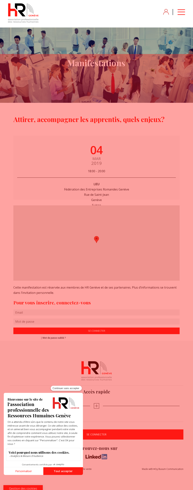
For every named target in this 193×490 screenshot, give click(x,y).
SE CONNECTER (96, 434)
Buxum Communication (171, 469)
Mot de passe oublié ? (54, 337)
